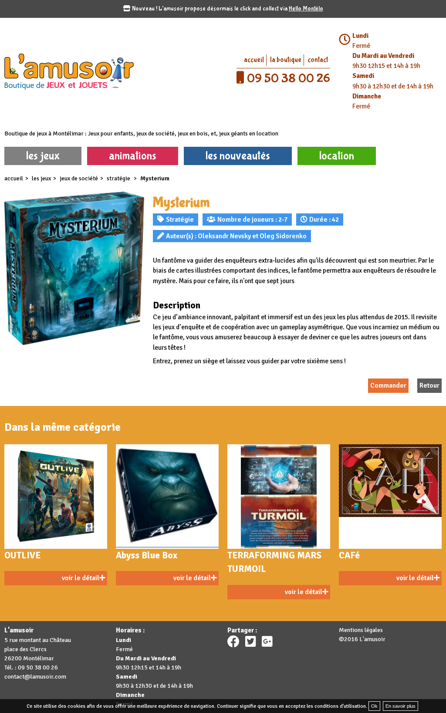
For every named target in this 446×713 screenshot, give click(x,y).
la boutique (285, 60)
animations (132, 155)
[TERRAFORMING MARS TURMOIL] (278, 496)
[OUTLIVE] (55, 496)
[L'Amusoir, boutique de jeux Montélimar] (111, 71)
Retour (429, 385)
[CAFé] (390, 496)
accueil (254, 60)
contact (317, 60)
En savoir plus (400, 706)
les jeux (43, 155)
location (336, 155)
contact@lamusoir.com (35, 676)
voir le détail (80, 578)
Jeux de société (79, 178)
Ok (374, 706)
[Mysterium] (74, 268)
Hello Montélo (306, 8)
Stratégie (119, 178)
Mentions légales (361, 630)
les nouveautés (238, 155)
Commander (388, 385)
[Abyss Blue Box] (167, 496)
